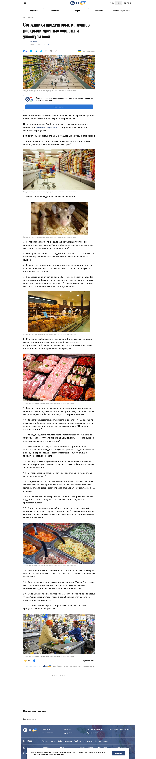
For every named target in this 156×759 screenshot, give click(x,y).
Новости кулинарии (121, 11)
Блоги (25, 748)
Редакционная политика (32, 666)
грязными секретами (46, 127)
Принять (118, 753)
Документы (68, 733)
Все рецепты (28, 719)
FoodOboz (56, 666)
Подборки (77, 741)
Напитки (55, 11)
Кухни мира (68, 741)
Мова (112, 3)
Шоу (25, 753)
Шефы (77, 11)
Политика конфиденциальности (120, 729)
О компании (46, 729)
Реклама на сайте (48, 733)
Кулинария (33, 41)
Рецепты (33, 11)
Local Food (98, 11)
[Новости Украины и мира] (47, 666)
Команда (67, 729)
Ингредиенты (88, 741)
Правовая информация (95, 729)
